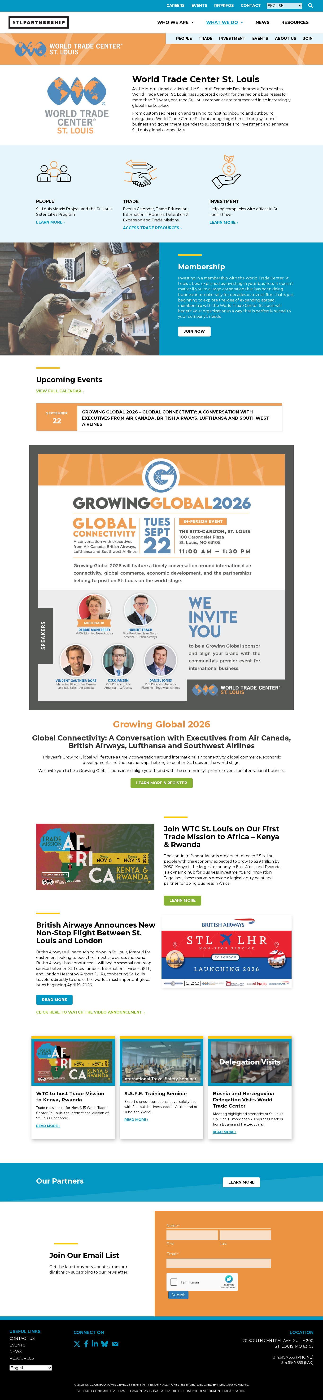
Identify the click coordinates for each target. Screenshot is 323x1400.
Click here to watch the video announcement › (90, 1012)
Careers (175, 5)
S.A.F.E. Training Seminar (155, 1093)
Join (308, 38)
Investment (232, 38)
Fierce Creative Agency (232, 1384)
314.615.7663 (284, 1357)
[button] (311, 6)
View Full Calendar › (59, 391)
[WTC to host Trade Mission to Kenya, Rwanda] (73, 1062)
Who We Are (173, 22)
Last (223, 1243)
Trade (205, 38)
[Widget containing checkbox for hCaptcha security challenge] (202, 1282)
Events (199, 5)
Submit (178, 1295)
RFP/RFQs (224, 5)
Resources (295, 22)
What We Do (222, 22)
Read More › (48, 1125)
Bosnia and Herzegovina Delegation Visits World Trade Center (243, 1100)
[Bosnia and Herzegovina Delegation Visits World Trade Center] (250, 1062)
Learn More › (50, 222)
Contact (251, 5)
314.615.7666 (292, 1362)
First (170, 1243)
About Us (285, 38)
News (263, 22)
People (184, 38)
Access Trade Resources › (152, 228)
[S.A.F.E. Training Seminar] (161, 1062)
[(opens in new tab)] (161, 577)
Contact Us (22, 1338)
